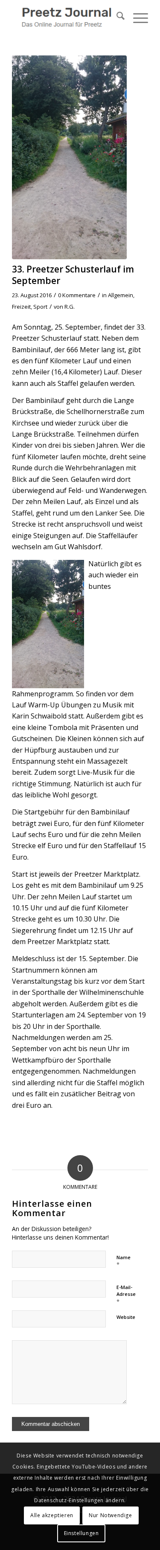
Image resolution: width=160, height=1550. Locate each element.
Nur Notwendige (110, 1515)
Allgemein (120, 295)
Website (125, 1317)
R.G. (69, 306)
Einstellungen (81, 1533)
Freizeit (21, 306)
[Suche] (116, 17)
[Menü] (136, 17)
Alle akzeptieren (51, 1515)
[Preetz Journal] (66, 17)
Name (123, 1261)
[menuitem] (116, 17)
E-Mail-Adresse (126, 1294)
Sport (40, 306)
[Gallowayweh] (69, 157)
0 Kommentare (77, 295)
